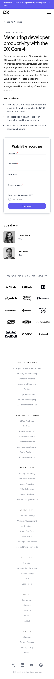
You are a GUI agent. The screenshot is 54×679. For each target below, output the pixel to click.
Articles (27, 615)
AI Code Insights (27, 489)
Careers (27, 605)
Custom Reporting (27, 441)
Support (27, 637)
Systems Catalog (27, 515)
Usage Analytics (27, 484)
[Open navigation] (49, 12)
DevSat (27, 389)
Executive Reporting (27, 384)
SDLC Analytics (27, 421)
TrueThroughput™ (27, 431)
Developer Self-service (27, 541)
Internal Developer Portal (27, 547)
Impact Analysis (27, 494)
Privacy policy (27, 647)
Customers (27, 600)
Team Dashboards (27, 436)
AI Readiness (27, 526)
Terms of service (27, 642)
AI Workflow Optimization (27, 499)
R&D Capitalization (27, 457)
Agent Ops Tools (27, 531)
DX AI (27, 578)
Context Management (27, 521)
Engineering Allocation (27, 447)
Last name (13, 163)
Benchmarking (27, 573)
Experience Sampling (27, 399)
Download (7, 2)
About (27, 620)
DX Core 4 (27, 426)
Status (27, 652)
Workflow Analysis (27, 378)
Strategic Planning (27, 473)
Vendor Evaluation (27, 478)
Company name (15, 185)
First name (13, 153)
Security (27, 610)
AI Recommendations (27, 404)
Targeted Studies (27, 394)
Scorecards (27, 536)
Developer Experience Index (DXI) (27, 368)
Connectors (27, 584)
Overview (27, 563)
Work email (13, 174)
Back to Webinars (14, 22)
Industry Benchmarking (27, 373)
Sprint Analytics (27, 452)
